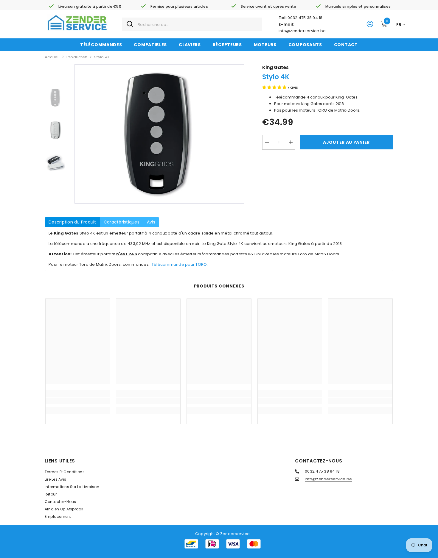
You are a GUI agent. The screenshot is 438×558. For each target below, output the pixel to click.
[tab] (72, 222)
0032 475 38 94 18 (305, 18)
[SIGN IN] (369, 23)
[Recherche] (192, 24)
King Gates (275, 67)
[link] (85, 6)
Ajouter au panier (346, 142)
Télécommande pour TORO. (180, 264)
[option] (159, 134)
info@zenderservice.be (302, 31)
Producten (76, 57)
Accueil (52, 57)
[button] (274, 87)
